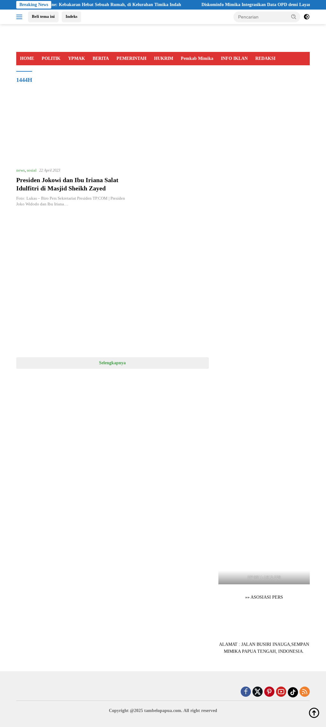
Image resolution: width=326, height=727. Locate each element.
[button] (293, 16)
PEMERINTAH (131, 58)
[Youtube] (281, 692)
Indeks (71, 16)
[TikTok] (293, 692)
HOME (27, 58)
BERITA (101, 58)
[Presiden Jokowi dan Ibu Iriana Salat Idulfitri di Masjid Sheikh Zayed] (71, 131)
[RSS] (305, 692)
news (20, 170)
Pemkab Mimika (197, 58)
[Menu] (20, 16)
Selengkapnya (112, 362)
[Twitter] (257, 692)
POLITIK (51, 58)
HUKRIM (163, 58)
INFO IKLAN (234, 58)
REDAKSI (265, 58)
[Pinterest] (269, 692)
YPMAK (76, 58)
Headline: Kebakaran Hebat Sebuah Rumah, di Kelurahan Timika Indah (100, 4)
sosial (32, 170)
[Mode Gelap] (306, 16)
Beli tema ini (43, 16)
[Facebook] (246, 692)
